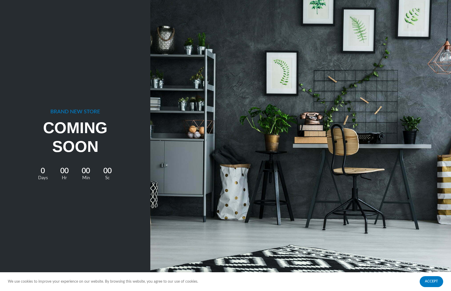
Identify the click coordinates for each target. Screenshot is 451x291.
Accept (431, 281)
